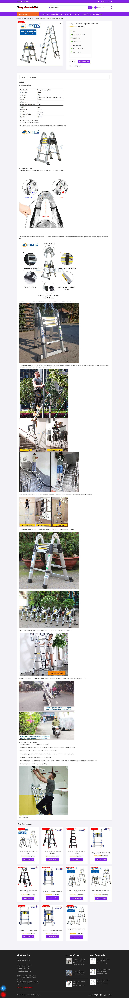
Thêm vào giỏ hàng (84, 61)
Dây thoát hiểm (97, 14)
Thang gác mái (86, 14)
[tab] (23, 77)
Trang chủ (19, 18)
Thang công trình (56, 14)
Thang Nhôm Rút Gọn (28, 18)
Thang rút (76, 14)
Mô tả (23, 77)
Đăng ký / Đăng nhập (23, 1)
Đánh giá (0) (33, 77)
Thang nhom (32, 236)
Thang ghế (68, 14)
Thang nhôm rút (38, 18)
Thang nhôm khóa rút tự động (37, 170)
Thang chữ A (45, 14)
